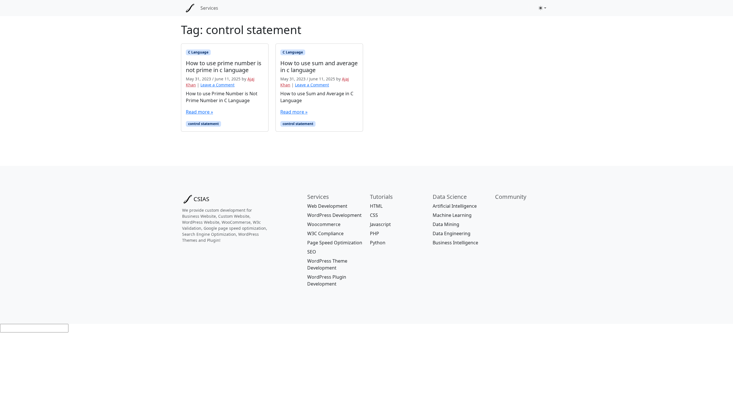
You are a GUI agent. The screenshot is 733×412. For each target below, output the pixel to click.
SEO (311, 252)
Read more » (199, 112)
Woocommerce (323, 224)
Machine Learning (452, 215)
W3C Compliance (325, 233)
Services (209, 8)
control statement (203, 123)
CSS (374, 215)
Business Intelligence (455, 242)
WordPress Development (334, 215)
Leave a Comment (217, 85)
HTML (376, 206)
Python (377, 242)
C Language (198, 52)
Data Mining (446, 224)
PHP (374, 233)
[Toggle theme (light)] (542, 8)
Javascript (380, 224)
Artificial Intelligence (455, 206)
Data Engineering (451, 233)
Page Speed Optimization (334, 242)
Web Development (327, 206)
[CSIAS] (190, 8)
